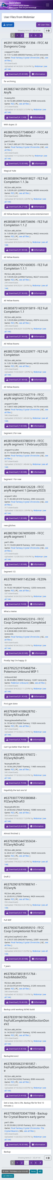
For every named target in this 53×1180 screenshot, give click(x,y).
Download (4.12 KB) (17, 117)
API (40, 1171)
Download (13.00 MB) (18, 163)
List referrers (8, 1176)
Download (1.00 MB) (17, 472)
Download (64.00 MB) (18, 653)
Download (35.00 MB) (18, 959)
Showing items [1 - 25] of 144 (29, 30)
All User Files (44, 24)
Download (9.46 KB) (17, 1048)
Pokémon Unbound (19, 683)
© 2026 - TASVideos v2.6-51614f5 (15, 1171)
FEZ (12, 103)
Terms (33, 1171)
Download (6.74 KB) (17, 604)
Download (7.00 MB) (17, 426)
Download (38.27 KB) (17, 206)
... (26, 35)
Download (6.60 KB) (17, 869)
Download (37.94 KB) (17, 336)
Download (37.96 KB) (17, 293)
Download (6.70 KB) (17, 783)
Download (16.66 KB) (17, 1002)
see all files (24, 103)
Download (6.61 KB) (17, 912)
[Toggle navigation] (47, 5)
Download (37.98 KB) (17, 250)
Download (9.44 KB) (17, 1095)
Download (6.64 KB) (17, 826)
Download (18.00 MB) (18, 1144)
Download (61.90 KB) (17, 696)
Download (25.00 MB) (18, 74)
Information (39, 74)
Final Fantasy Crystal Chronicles (25, 57)
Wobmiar (39, 66)
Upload (8, 24)
